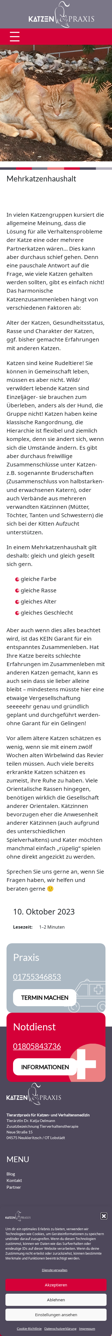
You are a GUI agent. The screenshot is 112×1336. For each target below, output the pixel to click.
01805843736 (37, 1046)
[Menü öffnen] (15, 36)
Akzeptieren (56, 1284)
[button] (104, 1216)
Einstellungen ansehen (56, 1314)
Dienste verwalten (54, 1270)
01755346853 (37, 976)
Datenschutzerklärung (60, 1329)
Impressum (87, 1329)
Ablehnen (56, 1299)
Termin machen (45, 997)
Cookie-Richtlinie (29, 1329)
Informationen (45, 1066)
